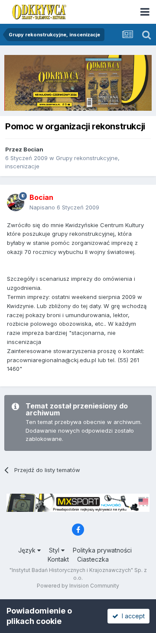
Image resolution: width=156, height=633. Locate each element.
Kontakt (58, 559)
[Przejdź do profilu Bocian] (15, 202)
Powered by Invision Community (78, 585)
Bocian (33, 149)
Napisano (64, 207)
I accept (131, 616)
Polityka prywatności (102, 550)
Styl (55, 550)
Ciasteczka (93, 559)
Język (27, 550)
